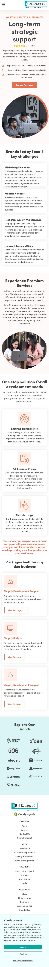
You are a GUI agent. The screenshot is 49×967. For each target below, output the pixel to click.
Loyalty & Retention (24, 856)
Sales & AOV (24, 848)
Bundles (24, 883)
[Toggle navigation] (3, 4)
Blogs (24, 893)
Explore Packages (24, 84)
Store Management (24, 860)
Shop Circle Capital (24, 871)
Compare (24, 901)
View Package (14, 657)
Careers (24, 829)
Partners (25, 875)
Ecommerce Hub (24, 905)
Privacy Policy (28, 940)
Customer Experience (24, 852)
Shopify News (24, 897)
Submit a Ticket (24, 837)
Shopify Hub (24, 909)
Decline (23, 953)
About (24, 825)
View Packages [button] (15, 610)
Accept (23, 947)
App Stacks (24, 879)
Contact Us (24, 833)
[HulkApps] (36, 4)
